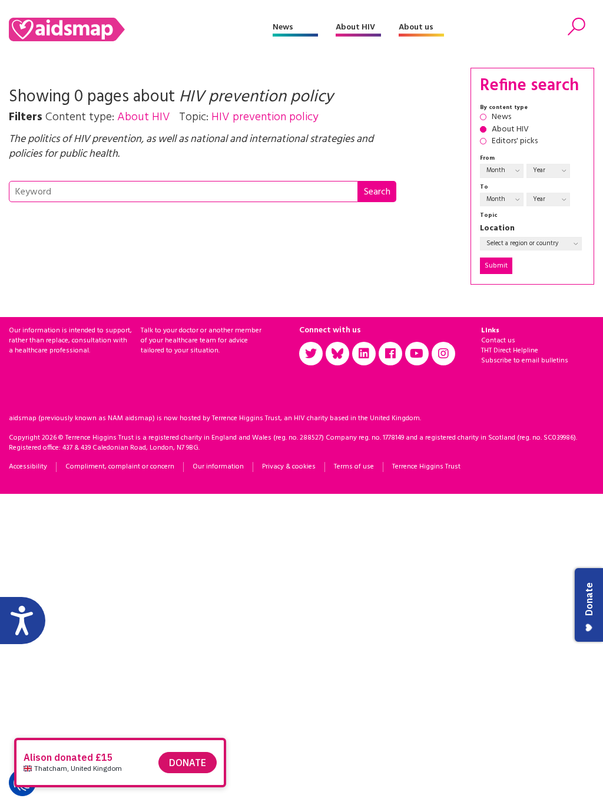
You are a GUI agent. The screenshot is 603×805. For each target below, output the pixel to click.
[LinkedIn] (364, 353)
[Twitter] (311, 353)
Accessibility (28, 467)
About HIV (355, 27)
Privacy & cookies (289, 467)
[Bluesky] (337, 353)
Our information (218, 467)
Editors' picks (515, 142)
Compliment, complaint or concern (119, 467)
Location (497, 229)
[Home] (141, 29)
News (283, 27)
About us (416, 27)
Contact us (498, 341)
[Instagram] (443, 353)
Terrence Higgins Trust (426, 467)
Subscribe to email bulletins (524, 361)
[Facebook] (390, 353)
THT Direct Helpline (509, 351)
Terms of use (354, 467)
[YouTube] (417, 353)
